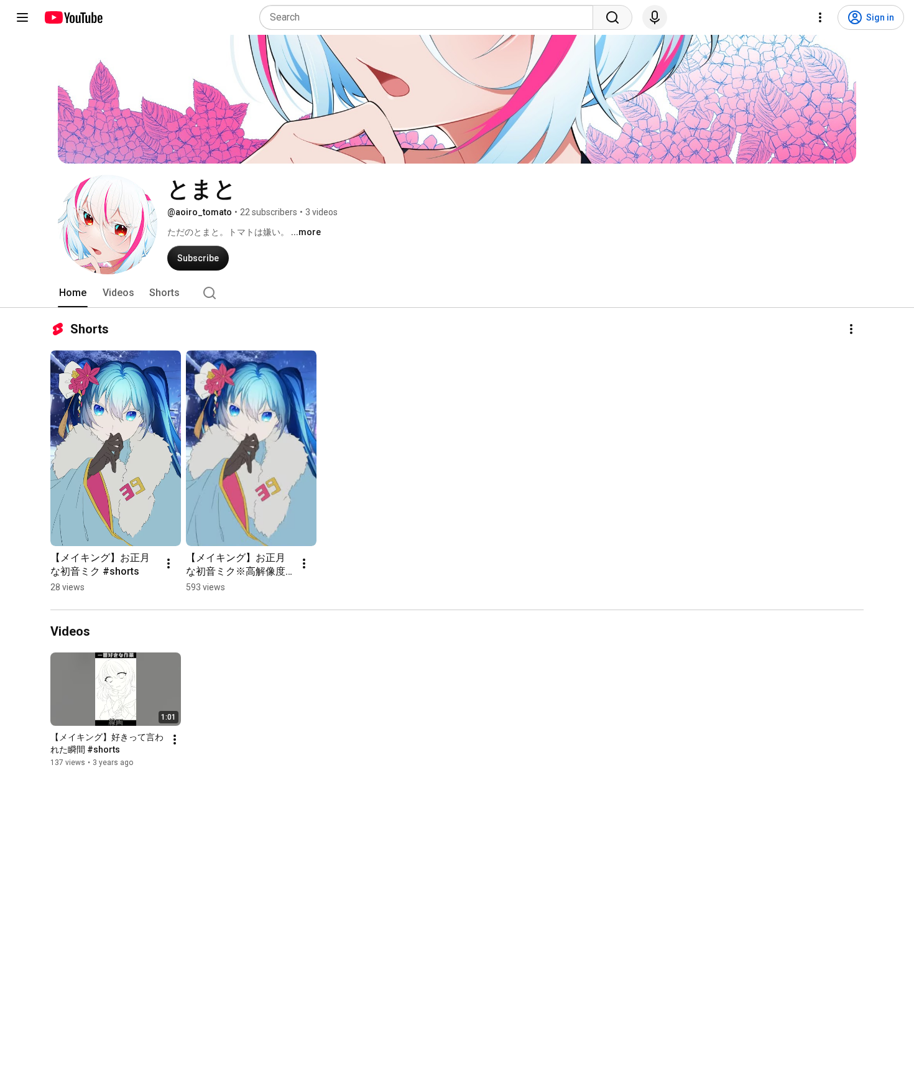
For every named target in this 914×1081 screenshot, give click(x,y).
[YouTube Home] (73, 17)
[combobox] (430, 17)
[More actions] (851, 329)
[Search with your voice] (654, 17)
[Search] (612, 17)
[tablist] (457, 293)
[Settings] (820, 17)
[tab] (73, 293)
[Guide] (22, 17)
